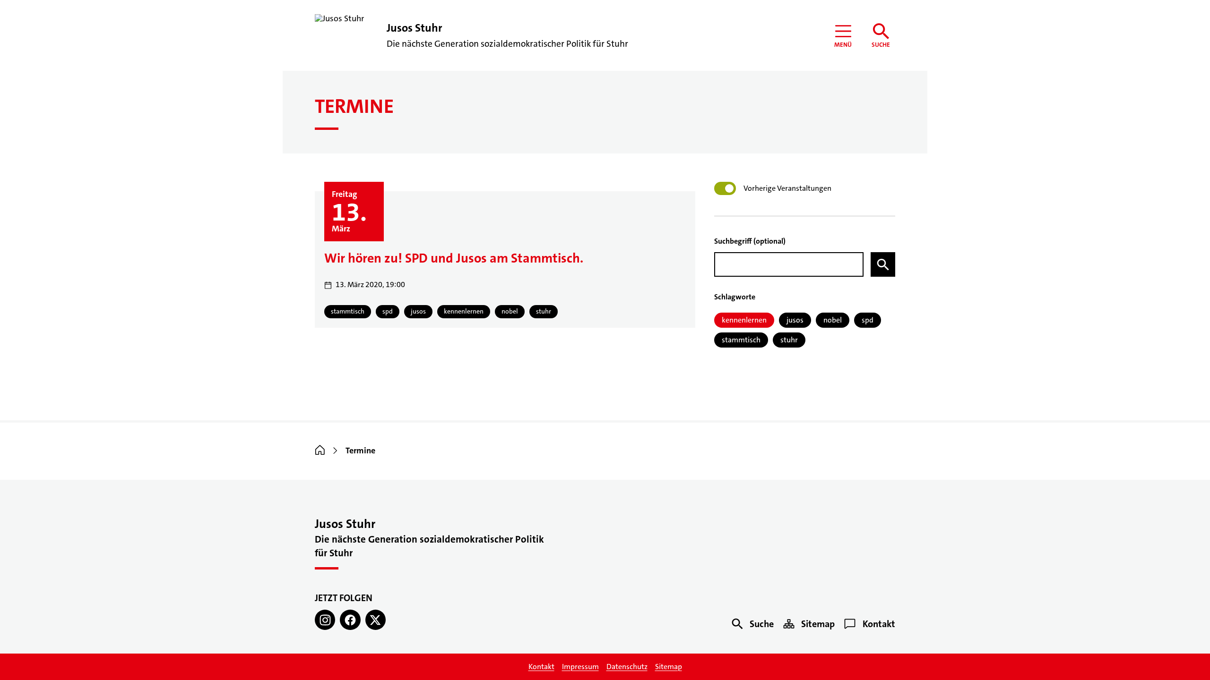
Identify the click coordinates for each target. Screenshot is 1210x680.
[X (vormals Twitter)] (375, 620)
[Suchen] (883, 264)
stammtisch (741, 340)
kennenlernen (744, 320)
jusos (795, 320)
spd (867, 320)
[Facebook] (350, 620)
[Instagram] (325, 620)
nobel (832, 320)
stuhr (789, 340)
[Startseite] (320, 450)
